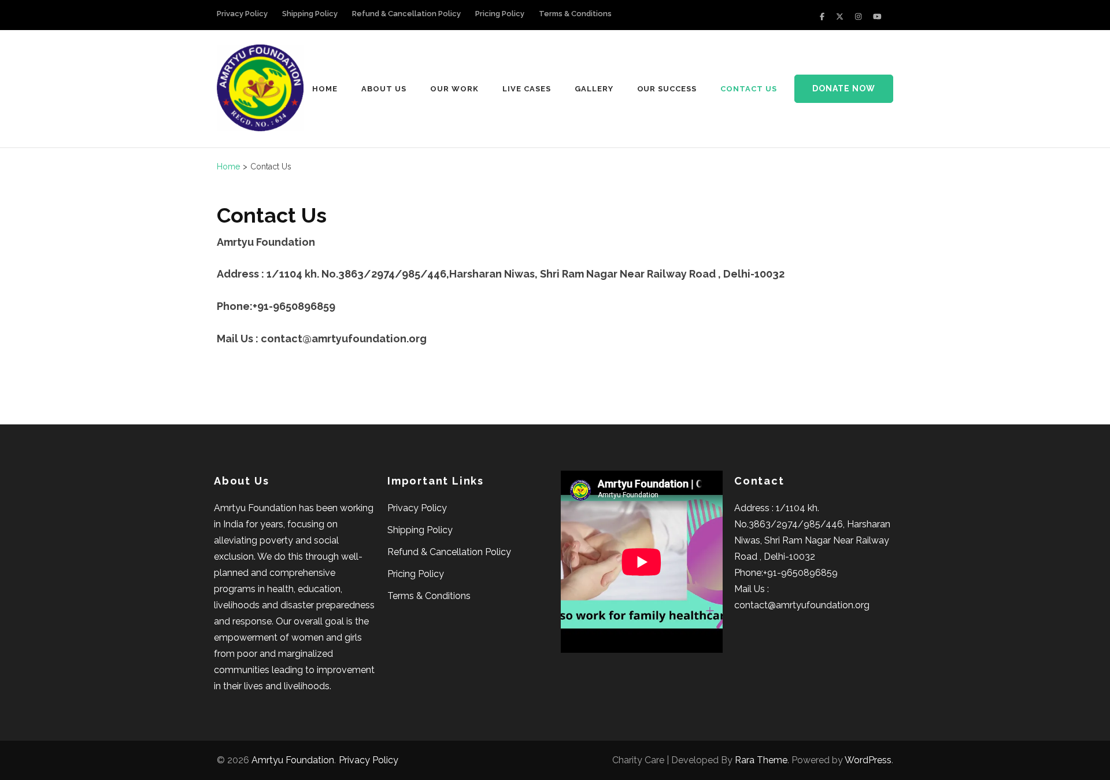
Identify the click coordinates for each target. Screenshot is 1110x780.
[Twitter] (839, 16)
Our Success (667, 88)
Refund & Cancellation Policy (406, 13)
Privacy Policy (242, 13)
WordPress (868, 760)
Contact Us (748, 88)
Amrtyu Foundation (292, 760)
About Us (383, 88)
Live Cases (526, 88)
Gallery (594, 88)
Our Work (454, 88)
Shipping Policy (310, 13)
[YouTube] (877, 16)
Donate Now (843, 88)
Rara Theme (761, 760)
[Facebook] (822, 16)
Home (325, 88)
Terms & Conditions (575, 13)
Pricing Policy (499, 13)
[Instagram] (858, 16)
